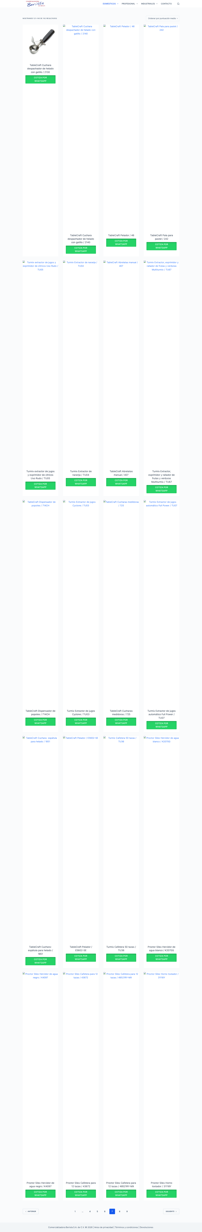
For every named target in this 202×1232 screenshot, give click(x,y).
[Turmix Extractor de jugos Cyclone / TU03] (81, 603)
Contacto (166, 3)
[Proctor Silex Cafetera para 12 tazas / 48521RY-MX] (121, 1075)
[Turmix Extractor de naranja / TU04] (81, 363)
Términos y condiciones (126, 1227)
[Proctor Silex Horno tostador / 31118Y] (161, 1075)
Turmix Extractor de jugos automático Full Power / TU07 (161, 714)
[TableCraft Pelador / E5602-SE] (81, 839)
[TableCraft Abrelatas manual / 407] (121, 363)
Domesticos (109, 3)
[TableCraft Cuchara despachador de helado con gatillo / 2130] (40, 42)
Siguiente (170, 1211)
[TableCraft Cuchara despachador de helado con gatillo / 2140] (81, 127)
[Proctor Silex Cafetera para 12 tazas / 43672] (81, 1075)
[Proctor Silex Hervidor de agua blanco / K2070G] (161, 839)
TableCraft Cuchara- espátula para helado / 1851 (40, 950)
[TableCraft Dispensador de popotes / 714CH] (40, 603)
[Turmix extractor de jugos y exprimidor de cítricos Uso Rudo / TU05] (40, 363)
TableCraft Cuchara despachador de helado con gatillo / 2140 (81, 239)
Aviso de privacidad (103, 1227)
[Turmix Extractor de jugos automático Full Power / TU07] (161, 603)
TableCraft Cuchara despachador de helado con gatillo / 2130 (40, 69)
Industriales (148, 3)
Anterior (32, 1211)
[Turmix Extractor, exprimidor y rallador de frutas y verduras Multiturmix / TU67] (161, 363)
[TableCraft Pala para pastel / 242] (161, 127)
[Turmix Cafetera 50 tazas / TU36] (121, 839)
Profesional (128, 3)
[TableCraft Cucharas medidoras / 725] (121, 603)
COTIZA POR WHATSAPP (40, 79)
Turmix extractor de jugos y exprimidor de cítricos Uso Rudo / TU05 (40, 475)
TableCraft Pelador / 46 (121, 235)
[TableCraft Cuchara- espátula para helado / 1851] (40, 839)
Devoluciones (146, 1227)
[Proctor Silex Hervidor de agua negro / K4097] (40, 1075)
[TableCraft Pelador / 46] (121, 127)
